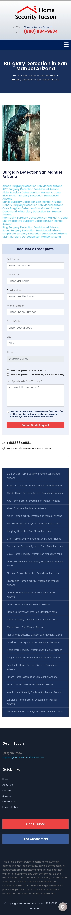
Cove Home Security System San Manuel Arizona (34, 553)
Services (7, 796)
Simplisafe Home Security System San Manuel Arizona (32, 667)
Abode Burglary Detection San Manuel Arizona (32, 186)
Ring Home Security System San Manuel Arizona (34, 657)
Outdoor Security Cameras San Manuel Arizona (33, 642)
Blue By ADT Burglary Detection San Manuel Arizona (30, 197)
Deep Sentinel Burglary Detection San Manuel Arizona (31, 213)
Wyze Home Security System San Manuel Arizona (35, 711)
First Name (13, 259)
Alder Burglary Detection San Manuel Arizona (31, 192)
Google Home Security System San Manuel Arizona (31, 594)
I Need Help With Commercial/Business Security (37, 374)
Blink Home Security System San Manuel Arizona (34, 538)
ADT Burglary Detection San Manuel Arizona (30, 189)
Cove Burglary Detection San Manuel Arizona (31, 208)
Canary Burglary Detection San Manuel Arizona (32, 205)
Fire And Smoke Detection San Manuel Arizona (33, 573)
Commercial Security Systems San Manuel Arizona (35, 546)
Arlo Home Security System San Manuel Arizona (34, 523)
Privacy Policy (10, 807)
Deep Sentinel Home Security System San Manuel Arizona (35, 563)
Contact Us (9, 801)
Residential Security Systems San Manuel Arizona (34, 649)
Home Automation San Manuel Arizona (28, 604)
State (10, 352)
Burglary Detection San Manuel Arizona (29, 531)
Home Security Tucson (32, 903)
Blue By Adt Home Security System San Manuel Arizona (33, 475)
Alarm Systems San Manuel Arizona (26, 508)
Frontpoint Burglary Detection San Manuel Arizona (35, 218)
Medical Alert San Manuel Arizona (25, 627)
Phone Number (15, 305)
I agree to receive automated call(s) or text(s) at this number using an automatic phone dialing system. (36, 414)
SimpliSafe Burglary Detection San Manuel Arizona (34, 233)
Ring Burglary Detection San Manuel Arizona (30, 227)
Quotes (6, 790)
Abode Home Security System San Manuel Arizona (35, 493)
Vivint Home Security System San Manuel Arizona (34, 692)
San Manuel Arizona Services (39, 75)
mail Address (14, 290)
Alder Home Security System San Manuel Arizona (34, 515)
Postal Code (13, 321)
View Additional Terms (40, 416)
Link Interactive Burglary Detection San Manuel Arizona (32, 222)
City (9, 336)
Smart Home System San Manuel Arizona (30, 684)
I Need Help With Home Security (28, 370)
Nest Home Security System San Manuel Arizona (34, 634)
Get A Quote (35, 824)
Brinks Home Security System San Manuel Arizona (35, 485)
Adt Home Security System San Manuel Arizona (33, 500)
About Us (7, 784)
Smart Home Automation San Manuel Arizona (32, 676)
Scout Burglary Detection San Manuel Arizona (31, 230)
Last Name (13, 274)
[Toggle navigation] (66, 44)
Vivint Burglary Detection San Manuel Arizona (31, 237)
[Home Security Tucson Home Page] (35, 12)
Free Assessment (35, 839)
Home (16, 75)
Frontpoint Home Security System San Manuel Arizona (33, 582)
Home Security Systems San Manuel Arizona (32, 611)
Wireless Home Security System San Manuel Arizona (32, 701)
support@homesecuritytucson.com (30, 448)
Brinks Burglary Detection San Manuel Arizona (31, 202)
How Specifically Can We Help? (24, 381)
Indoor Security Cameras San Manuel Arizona (32, 619)
